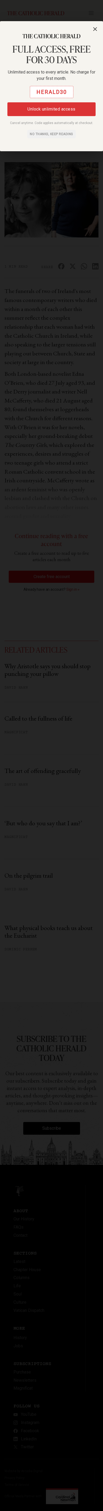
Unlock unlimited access (51, 109)
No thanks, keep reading (51, 134)
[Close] (95, 29)
